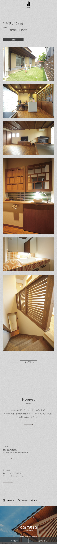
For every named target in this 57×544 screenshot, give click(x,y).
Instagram (10, 500)
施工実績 (13, 30)
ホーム (5, 30)
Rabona (35, 536)
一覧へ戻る (27, 362)
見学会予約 (42, 540)
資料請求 (14, 540)
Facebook (24, 500)
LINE (36, 500)
